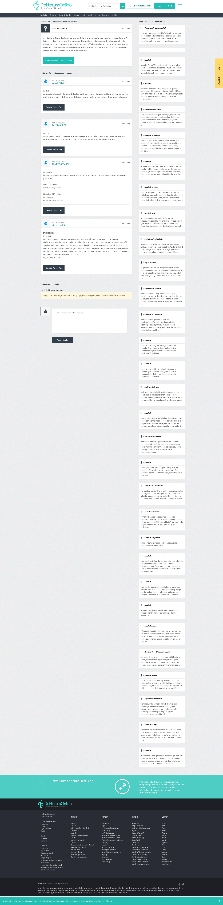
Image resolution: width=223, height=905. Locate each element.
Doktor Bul (44, 826)
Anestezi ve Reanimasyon (79, 835)
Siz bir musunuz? (142, 6)
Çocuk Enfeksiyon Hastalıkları (142, 852)
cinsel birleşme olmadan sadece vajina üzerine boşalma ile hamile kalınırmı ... (159, 543)
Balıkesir (165, 859)
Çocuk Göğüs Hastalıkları (140, 864)
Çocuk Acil (135, 843)
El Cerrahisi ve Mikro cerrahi (111, 835)
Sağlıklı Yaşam (46, 858)
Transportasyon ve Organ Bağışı (51, 860)
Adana (164, 835)
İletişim (43, 831)
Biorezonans (75, 850)
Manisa (164, 852)
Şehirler (165, 817)
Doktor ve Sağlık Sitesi (48, 821)
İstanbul (164, 823)
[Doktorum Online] (52, 4)
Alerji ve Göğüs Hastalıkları (141, 828)
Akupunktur (136, 823)
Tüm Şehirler (166, 864)
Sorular (43, 836)
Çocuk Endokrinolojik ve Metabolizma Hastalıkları (140, 848)
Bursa (164, 830)
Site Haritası (45, 863)
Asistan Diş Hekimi (77, 840)
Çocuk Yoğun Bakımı (78, 855)
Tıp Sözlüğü (45, 851)
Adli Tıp (74, 826)
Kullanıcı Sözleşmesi (48, 814)
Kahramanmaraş (167, 862)
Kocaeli (164, 845)
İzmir (163, 826)
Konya (164, 838)
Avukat (73, 843)
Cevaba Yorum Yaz (54, 107)
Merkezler (44, 848)
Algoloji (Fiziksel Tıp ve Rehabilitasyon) (139, 834)
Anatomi (74, 830)
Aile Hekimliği (106, 862)
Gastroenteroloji (107, 859)
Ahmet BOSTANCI (60, 164)
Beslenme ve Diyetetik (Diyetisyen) (82, 845)
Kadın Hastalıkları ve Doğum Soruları (65, 21)
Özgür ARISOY (59, 82)
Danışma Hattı (45, 21)
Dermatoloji (105, 823)
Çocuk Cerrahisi (137, 845)
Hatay (164, 850)
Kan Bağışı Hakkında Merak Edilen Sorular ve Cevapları (52, 869)
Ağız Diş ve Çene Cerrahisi (80, 828)
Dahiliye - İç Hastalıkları (79, 857)
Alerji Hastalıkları (137, 826)
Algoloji (134, 830)
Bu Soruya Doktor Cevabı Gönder (58, 61)
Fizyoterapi (105, 857)
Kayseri (164, 855)
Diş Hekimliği (106, 830)
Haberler (44, 846)
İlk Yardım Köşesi (47, 853)
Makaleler (44, 838)
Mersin (164, 840)
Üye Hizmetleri (46, 829)
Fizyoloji (104, 855)
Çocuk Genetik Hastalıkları (140, 862)
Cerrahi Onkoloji (76, 852)
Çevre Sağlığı (136, 840)
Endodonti (105, 845)
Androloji (74, 833)
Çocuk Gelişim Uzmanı (139, 859)
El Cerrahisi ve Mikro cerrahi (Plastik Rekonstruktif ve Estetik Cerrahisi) (112, 840)
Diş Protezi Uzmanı (108, 833)
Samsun (164, 857)
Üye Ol (170, 6)
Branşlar (74, 817)
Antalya (164, 833)
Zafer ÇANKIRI (59, 125)
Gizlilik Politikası (46, 816)
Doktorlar (44, 841)
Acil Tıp (73, 823)
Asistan (73, 838)
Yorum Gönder (62, 340)
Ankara (164, 828)
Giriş (159, 6)
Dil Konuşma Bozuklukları (110, 828)
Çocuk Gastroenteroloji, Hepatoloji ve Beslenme (140, 856)
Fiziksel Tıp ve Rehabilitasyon (111, 852)
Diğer (103, 826)
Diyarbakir (165, 843)
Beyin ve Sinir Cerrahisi (78, 847)
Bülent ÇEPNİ (59, 224)
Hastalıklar (44, 824)
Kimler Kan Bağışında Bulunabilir (52, 865)
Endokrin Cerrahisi (108, 847)
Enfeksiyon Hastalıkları (109, 850)
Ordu (163, 847)
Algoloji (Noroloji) (138, 838)
